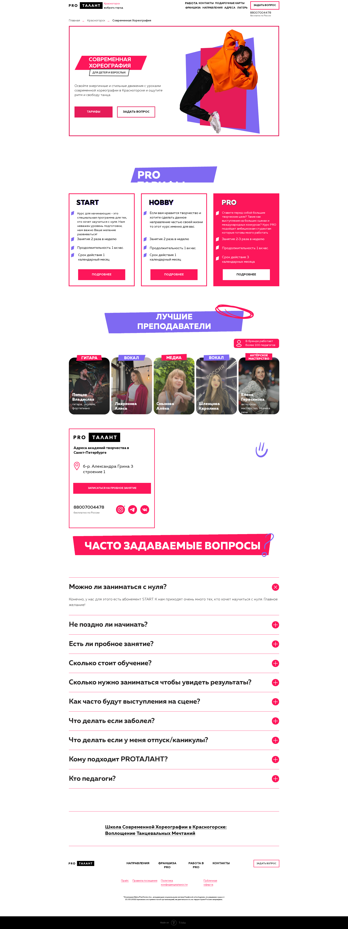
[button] (264, 5)
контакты (206, 3)
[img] (86, 5)
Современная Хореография (131, 20)
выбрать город (113, 8)
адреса (229, 8)
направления (212, 8)
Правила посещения (144, 880)
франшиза (193, 8)
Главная (74, 20)
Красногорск (96, 20)
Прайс (125, 880)
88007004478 (260, 12)
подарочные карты (230, 3)
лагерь (242, 8)
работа (191, 3)
